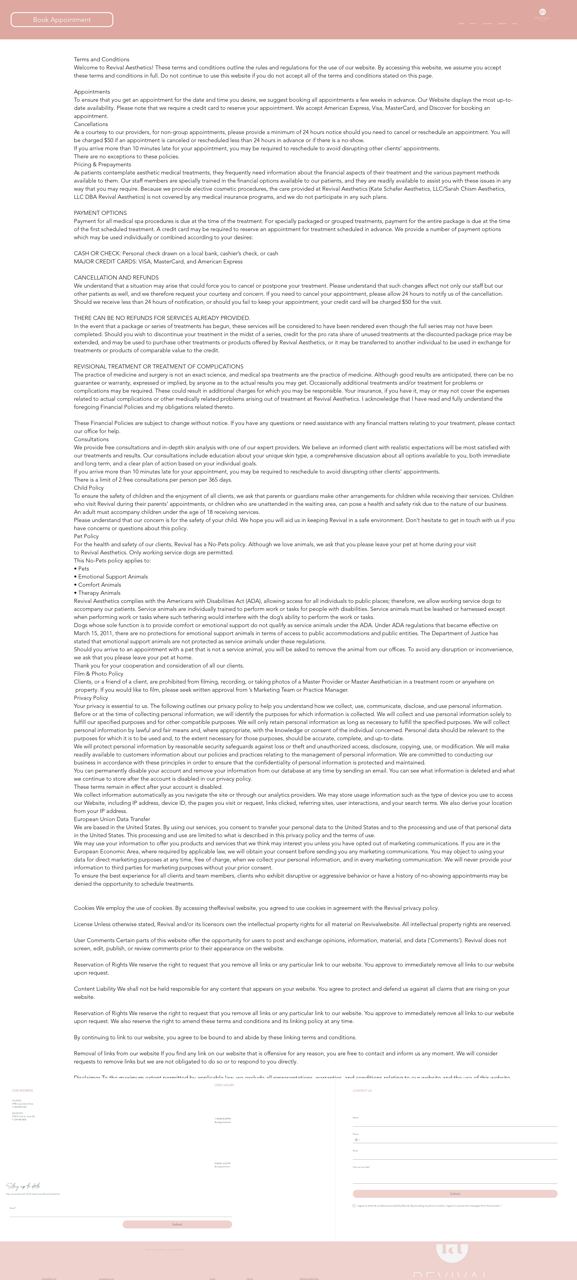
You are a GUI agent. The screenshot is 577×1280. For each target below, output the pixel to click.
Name (356, 1117)
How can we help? (361, 1167)
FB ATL (212, 1279)
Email (355, 1150)
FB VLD (250, 1279)
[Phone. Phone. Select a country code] (358, 1140)
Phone (356, 1134)
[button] (487, 23)
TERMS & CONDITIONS (309, 1279)
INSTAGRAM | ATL (49, 1279)
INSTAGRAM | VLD (106, 1279)
